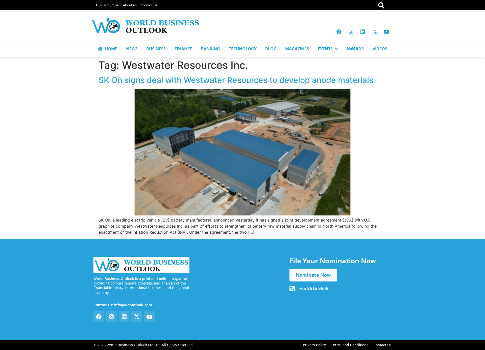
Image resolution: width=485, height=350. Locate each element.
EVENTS (325, 49)
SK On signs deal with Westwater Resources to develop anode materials (236, 80)
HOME (111, 49)
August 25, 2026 (107, 5)
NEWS (132, 49)
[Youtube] (386, 32)
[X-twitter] (375, 32)
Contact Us (149, 5)
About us (130, 5)
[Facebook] (339, 32)
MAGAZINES (297, 49)
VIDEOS (380, 49)
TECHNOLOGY (243, 49)
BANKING (210, 49)
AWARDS (355, 49)
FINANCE (183, 49)
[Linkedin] (363, 32)
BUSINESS (156, 49)
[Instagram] (351, 32)
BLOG (271, 49)
